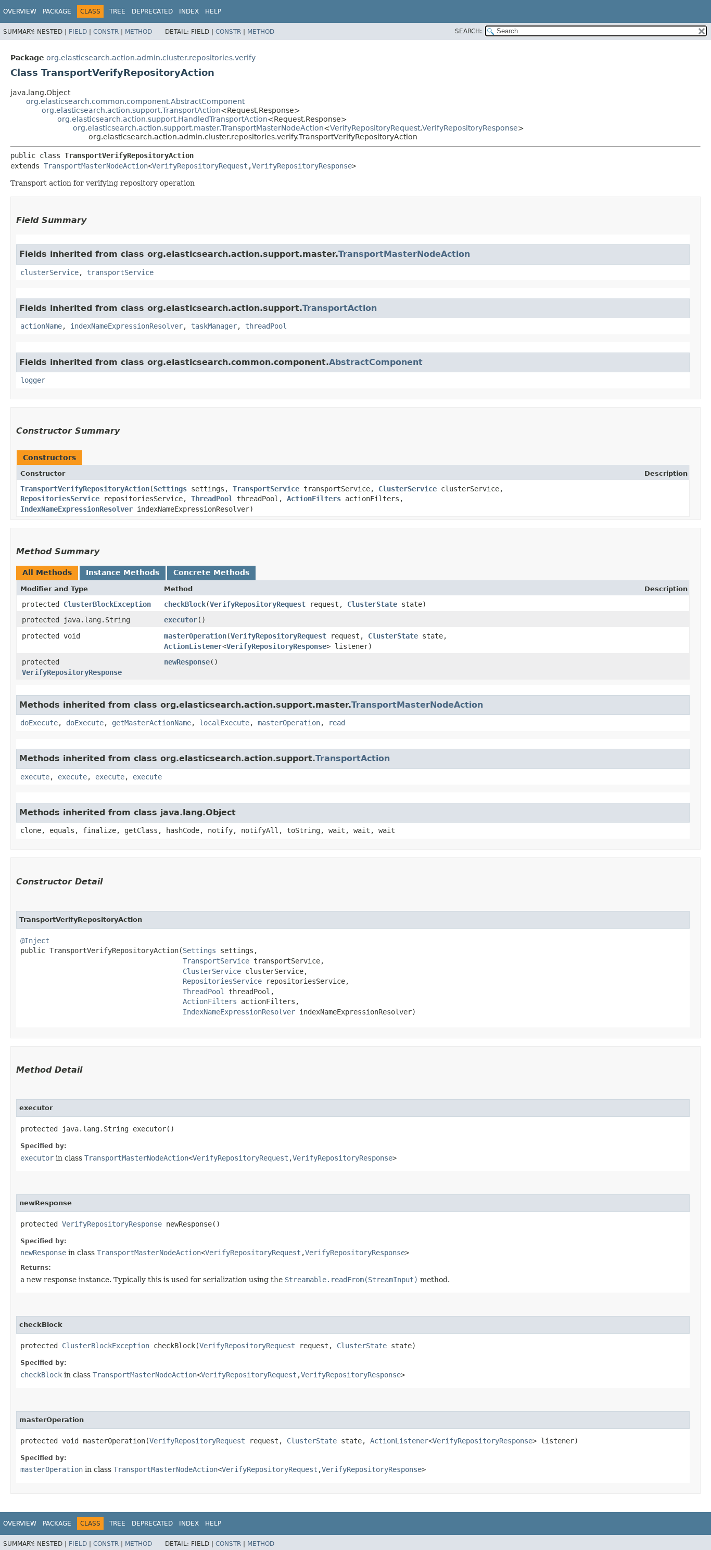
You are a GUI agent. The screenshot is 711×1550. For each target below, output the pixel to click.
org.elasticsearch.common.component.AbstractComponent (135, 101)
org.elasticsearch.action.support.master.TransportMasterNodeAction (198, 128)
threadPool (266, 326)
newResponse (187, 662)
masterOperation (195, 636)
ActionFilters (314, 498)
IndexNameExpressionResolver (76, 509)
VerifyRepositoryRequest (375, 128)
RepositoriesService (59, 498)
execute (34, 777)
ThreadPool (212, 498)
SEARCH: (468, 31)
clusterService (49, 272)
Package (57, 11)
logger (32, 380)
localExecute (224, 723)
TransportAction (339, 308)
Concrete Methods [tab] (211, 572)
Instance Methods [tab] (122, 572)
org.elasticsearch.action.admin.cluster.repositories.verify (151, 58)
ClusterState (372, 604)
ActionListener (193, 646)
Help (213, 11)
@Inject (34, 940)
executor (180, 620)
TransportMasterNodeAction (96, 166)
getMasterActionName (151, 723)
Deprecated (152, 11)
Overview (19, 11)
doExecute (39, 723)
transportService (120, 272)
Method (138, 31)
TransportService (266, 489)
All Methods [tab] (47, 572)
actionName (41, 326)
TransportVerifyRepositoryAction (84, 489)
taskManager (214, 326)
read (336, 723)
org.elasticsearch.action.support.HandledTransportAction (162, 119)
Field (78, 31)
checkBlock (185, 604)
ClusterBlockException (107, 604)
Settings (170, 489)
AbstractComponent (376, 362)
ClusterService (407, 489)
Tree (117, 11)
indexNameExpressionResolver (126, 326)
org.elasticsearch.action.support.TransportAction (131, 110)
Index (189, 11)
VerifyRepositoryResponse (470, 128)
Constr (106, 31)
